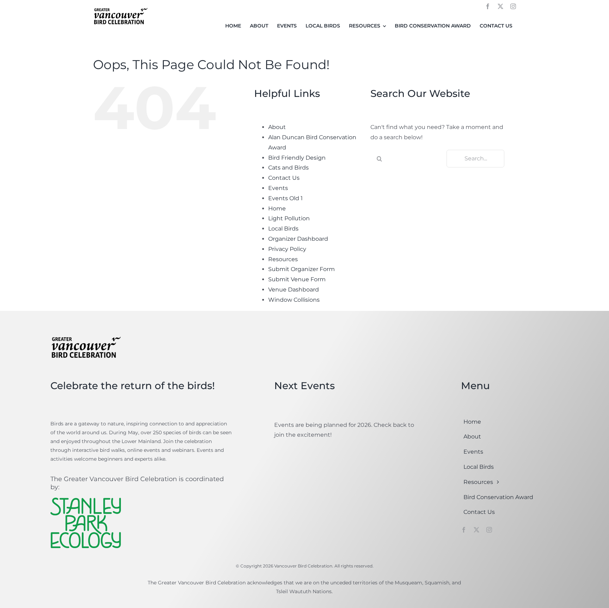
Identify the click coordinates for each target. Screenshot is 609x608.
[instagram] (513, 6)
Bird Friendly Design (297, 157)
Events (278, 188)
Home (277, 208)
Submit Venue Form (297, 279)
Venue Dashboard (293, 289)
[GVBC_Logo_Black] (120, 8)
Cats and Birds (288, 167)
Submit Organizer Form (301, 269)
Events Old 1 (285, 198)
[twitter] (500, 6)
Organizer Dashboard (298, 238)
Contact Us (284, 177)
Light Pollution (289, 218)
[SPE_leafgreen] (85, 500)
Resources (283, 259)
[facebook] (488, 6)
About (277, 127)
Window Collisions (294, 299)
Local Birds (283, 228)
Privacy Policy (287, 249)
